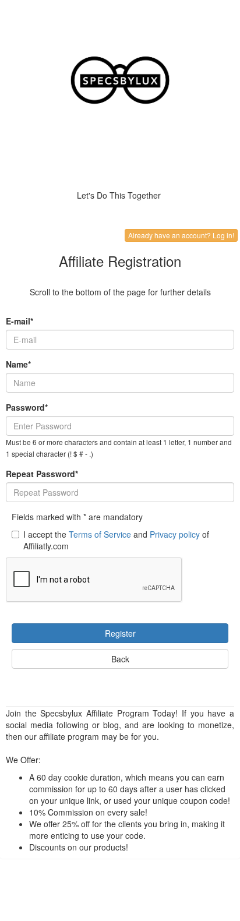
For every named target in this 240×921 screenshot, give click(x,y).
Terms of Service (100, 534)
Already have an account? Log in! (181, 235)
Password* (27, 407)
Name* (18, 364)
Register (120, 633)
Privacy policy (175, 534)
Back (120, 659)
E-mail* (19, 321)
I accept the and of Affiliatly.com (116, 540)
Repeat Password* (42, 473)
